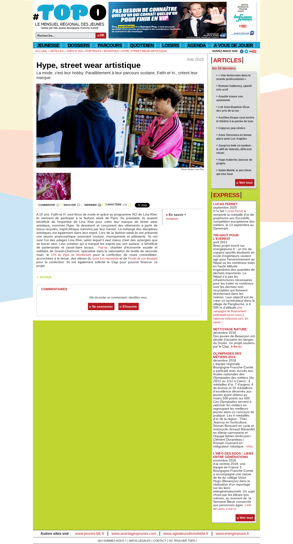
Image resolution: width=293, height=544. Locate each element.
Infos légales (140, 540)
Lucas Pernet (234, 211)
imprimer (90, 205)
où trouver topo (182, 540)
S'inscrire (129, 306)
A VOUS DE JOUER (233, 45)
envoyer (70, 205)
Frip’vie (103, 247)
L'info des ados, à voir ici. (232, 507)
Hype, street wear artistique (144, 51)
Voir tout (245, 182)
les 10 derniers (224, 68)
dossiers (79, 45)
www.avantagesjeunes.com (133, 534)
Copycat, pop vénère (231, 128)
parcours (110, 45)
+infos (249, 446)
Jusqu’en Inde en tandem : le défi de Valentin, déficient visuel (234, 149)
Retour (46, 277)
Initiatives (111, 51)
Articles (57, 51)
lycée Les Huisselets (105, 258)
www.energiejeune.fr (232, 534)
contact (159, 540)
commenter (46, 205)
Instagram (172, 218)
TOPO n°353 (74, 51)
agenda (196, 45)
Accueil (41, 51)
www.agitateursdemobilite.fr (185, 534)
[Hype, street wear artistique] (120, 166)
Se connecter (102, 306)
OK (102, 35)
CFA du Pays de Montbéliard (71, 255)
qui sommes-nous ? (112, 540)
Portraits (93, 51)
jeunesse (48, 45)
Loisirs (170, 45)
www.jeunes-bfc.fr (89, 534)
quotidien (142, 45)
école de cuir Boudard (143, 258)
